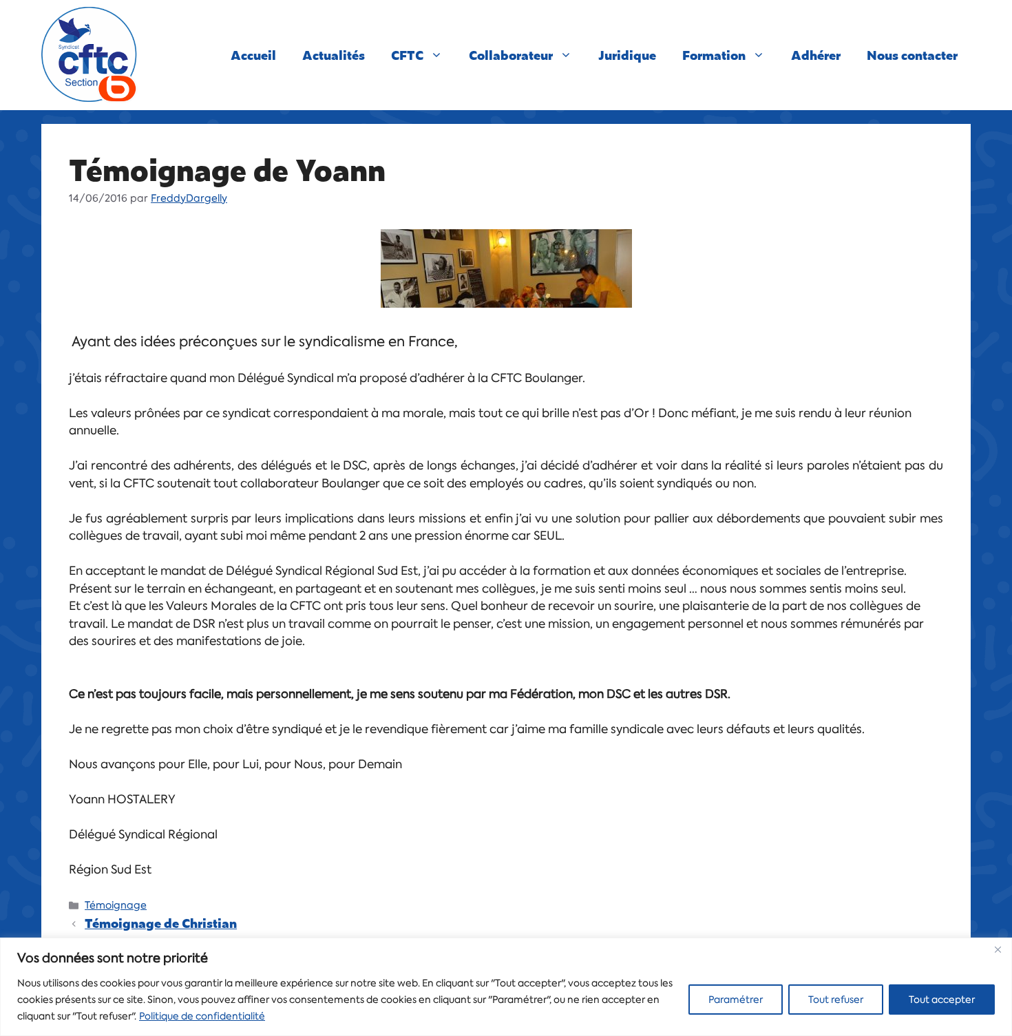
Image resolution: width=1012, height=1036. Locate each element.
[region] (506, 987)
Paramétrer (735, 999)
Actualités (333, 54)
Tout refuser (835, 999)
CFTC (407, 54)
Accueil (253, 54)
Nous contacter (912, 54)
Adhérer (816, 54)
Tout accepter (942, 999)
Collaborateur (511, 54)
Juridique (627, 54)
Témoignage (116, 905)
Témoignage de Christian (161, 922)
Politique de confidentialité (202, 1016)
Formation (714, 54)
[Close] (997, 949)
